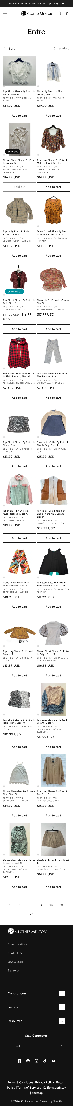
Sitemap (37, 1093)
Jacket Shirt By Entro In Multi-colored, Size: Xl (16, 512)
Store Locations (18, 944)
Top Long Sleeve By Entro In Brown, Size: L (18, 653)
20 (51, 905)
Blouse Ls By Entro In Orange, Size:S (53, 302)
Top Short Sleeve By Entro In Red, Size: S (19, 302)
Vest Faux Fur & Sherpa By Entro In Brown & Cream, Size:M (51, 513)
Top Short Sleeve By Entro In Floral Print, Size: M (19, 721)
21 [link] (61, 905)
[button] (5, 13)
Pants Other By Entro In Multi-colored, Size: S (16, 584)
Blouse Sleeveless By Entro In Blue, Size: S (19, 793)
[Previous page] (9, 905)
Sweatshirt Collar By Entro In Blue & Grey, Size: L (53, 444)
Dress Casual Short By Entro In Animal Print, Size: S (52, 233)
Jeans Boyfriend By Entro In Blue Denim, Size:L (52, 375)
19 (40, 905)
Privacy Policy (44, 1082)
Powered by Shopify (50, 1101)
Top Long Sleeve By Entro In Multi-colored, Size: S (53, 162)
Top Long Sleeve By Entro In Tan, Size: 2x (53, 793)
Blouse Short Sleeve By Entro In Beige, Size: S (53, 653)
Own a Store (16, 961)
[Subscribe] (60, 1046)
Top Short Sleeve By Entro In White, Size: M (19, 93)
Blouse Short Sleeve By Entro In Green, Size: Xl (19, 861)
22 (31, 914)
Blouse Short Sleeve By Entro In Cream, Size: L (19, 162)
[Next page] (42, 914)
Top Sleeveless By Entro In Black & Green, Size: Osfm (52, 584)
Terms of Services (29, 1087)
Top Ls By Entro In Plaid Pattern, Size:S (16, 233)
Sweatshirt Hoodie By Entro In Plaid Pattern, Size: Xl (18, 375)
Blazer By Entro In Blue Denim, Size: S (50, 93)
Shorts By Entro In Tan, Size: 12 (53, 861)
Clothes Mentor (30, 1101)
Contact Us (15, 953)
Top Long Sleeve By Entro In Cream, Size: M (53, 721)
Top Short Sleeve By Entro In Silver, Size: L (19, 444)
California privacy (54, 1087)
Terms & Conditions (20, 1082)
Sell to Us (14, 970)
